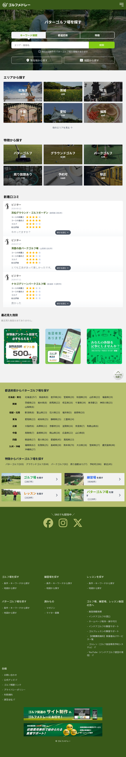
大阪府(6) (29, 425)
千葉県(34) (80, 402)
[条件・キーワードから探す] (21, 584)
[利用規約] (21, 695)
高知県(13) (69, 439)
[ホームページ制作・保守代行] (105, 622)
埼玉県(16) (67, 402)
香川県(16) (43, 439)
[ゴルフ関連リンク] (21, 685)
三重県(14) (69, 419)
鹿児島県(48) (108, 445)
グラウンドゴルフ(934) (37, 464)
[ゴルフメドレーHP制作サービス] (63, 714)
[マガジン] (63, 608)
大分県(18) (82, 445)
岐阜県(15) (43, 419)
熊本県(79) (69, 445)
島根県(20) (42, 432)
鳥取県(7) (29, 432)
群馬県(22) (54, 402)
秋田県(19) (82, 397)
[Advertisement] (63, 550)
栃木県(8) (42, 402)
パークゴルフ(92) (59, 464)
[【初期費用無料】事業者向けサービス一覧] (105, 638)
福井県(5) (67, 412)
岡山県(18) (54, 432)
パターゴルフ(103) (15, 464)
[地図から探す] (21, 589)
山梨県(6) (29, 406)
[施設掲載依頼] (105, 612)
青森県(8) (43, 397)
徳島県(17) (30, 439)
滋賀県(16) (67, 425)
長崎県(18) (56, 445)
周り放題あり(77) (78, 464)
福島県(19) (107, 397)
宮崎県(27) (94, 445)
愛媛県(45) (56, 439)
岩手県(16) (56, 397)
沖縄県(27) (30, 449)
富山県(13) (42, 412)
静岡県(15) (56, 419)
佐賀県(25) (43, 445)
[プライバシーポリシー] (21, 690)
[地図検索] (63, 346)
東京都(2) (92, 402)
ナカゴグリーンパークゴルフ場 (37, 284)
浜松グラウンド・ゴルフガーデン (37, 212)
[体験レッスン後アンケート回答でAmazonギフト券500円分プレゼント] (21, 346)
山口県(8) (80, 432)
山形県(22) (94, 397)
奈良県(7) (80, 425)
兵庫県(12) (42, 425)
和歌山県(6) (92, 425)
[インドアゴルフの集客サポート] (105, 627)
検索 (101, 45)
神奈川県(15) (106, 402)
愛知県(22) (30, 419)
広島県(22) (67, 432)
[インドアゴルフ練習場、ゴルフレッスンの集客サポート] (63, 730)
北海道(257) (31, 397)
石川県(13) (54, 412)
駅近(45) (108, 464)
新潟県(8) (29, 412)
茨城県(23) (30, 402)
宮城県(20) (69, 397)
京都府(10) (54, 425)
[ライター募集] (104, 346)
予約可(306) (95, 464)
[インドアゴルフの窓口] (105, 617)
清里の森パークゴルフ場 (32, 248)
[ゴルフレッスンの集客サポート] (105, 632)
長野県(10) (79, 412)
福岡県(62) (30, 445)
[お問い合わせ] (21, 675)
